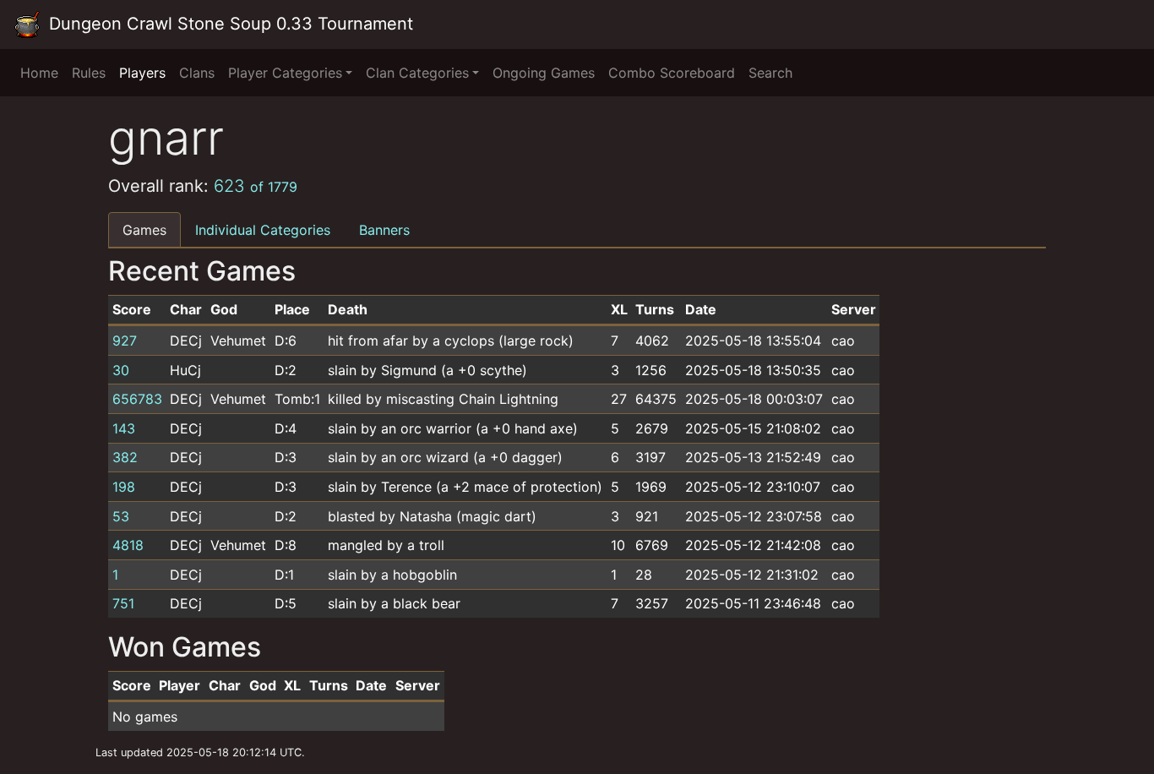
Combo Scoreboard (671, 72)
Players (142, 72)
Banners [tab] (384, 229)
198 (123, 486)
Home (39, 72)
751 (123, 603)
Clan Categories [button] (417, 72)
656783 (137, 398)
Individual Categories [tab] (262, 229)
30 (120, 370)
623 (255, 186)
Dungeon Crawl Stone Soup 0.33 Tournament (228, 24)
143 (123, 428)
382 (125, 457)
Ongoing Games (544, 72)
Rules (89, 72)
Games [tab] (144, 229)
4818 (128, 545)
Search (770, 72)
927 (124, 340)
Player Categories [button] (285, 72)
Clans (197, 72)
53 (120, 516)
